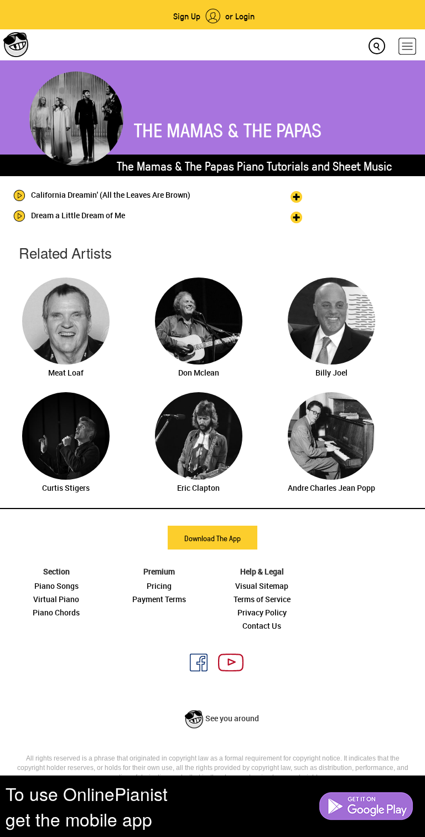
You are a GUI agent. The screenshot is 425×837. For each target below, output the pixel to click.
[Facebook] (195, 660)
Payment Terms (159, 599)
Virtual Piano (56, 599)
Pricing (159, 586)
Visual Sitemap (261, 586)
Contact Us (261, 625)
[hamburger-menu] (407, 46)
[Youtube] (226, 660)
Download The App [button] (212, 538)
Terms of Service (262, 599)
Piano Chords (56, 612)
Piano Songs (56, 586)
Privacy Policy (262, 612)
